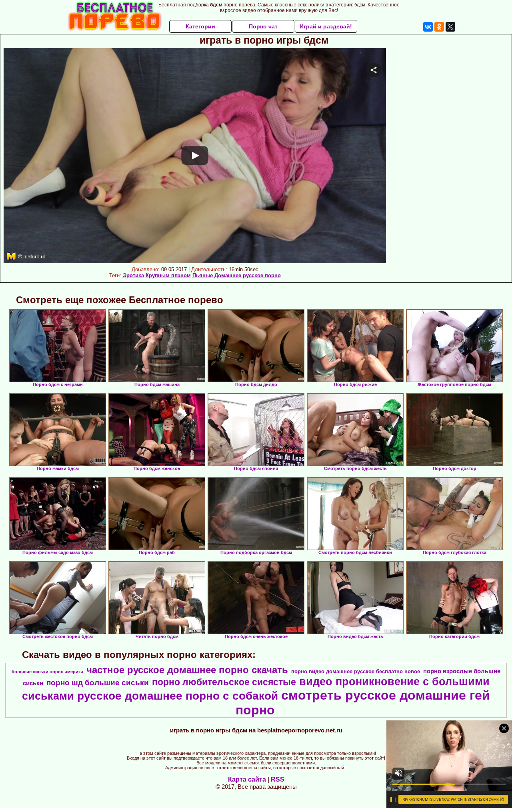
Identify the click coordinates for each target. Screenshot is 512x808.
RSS (277, 779)
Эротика (133, 275)
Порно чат (263, 26)
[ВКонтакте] (428, 27)
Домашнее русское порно (247, 275)
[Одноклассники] (439, 27)
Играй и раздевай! (326, 26)
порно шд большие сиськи (97, 682)
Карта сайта (247, 779)
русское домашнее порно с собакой (177, 696)
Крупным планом (168, 275)
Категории (200, 26)
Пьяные (202, 275)
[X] (450, 27)
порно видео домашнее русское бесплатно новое (355, 671)
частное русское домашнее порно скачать (187, 669)
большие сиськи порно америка (47, 671)
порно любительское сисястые (224, 682)
